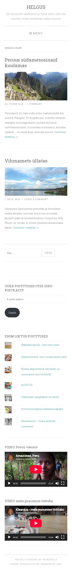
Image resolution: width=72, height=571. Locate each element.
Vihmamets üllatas (26, 161)
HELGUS (36, 7)
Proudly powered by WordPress (36, 559)
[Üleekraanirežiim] (62, 483)
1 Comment (34, 103)
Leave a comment (36, 199)
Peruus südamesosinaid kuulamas (31, 62)
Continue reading (26, 227)
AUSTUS (27, 385)
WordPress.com (51, 564)
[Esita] (9, 483)
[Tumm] (57, 483)
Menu (38, 33)
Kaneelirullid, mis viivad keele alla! (43, 357)
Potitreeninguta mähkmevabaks (42, 409)
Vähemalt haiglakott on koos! (40, 397)
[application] (36, 469)
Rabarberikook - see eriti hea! (40, 345)
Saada (12, 312)
